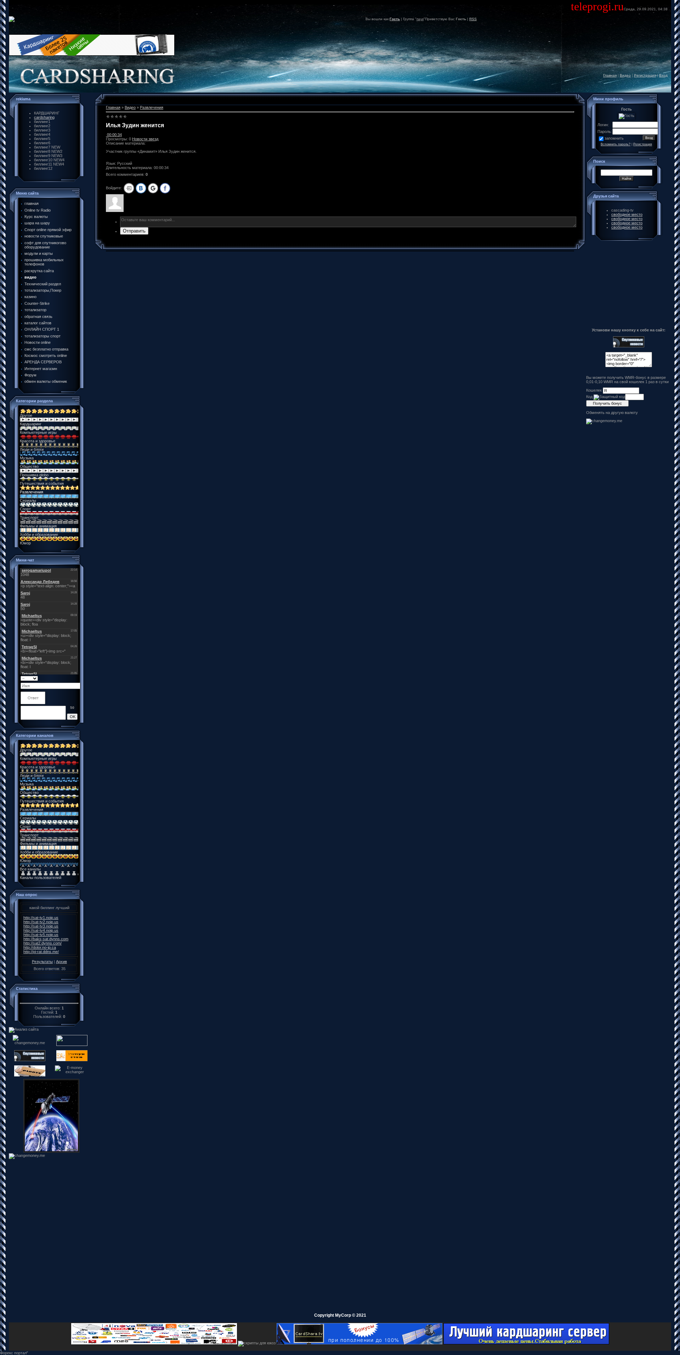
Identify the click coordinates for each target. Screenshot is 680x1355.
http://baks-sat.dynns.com (45, 939)
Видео (625, 75)
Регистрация (645, 75)
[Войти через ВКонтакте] (141, 188)
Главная (610, 75)
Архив (61, 961)
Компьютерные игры (38, 432)
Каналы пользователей (40, 877)
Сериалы (28, 500)
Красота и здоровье (37, 441)
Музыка (27, 458)
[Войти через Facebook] (165, 188)
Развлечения (31, 492)
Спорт (25, 509)
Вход (663, 75)
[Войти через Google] (153, 188)
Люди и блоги (32, 449)
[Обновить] (75, 678)
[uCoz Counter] (49, 999)
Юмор (25, 543)
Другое (26, 415)
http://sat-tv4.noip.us (40, 930)
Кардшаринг (30, 424)
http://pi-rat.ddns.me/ (41, 952)
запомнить (614, 138)
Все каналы (30, 869)
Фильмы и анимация (38, 526)
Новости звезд (145, 139)
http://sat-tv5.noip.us (40, 935)
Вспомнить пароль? (615, 144)
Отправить (134, 231)
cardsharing (44, 117)
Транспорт (29, 517)
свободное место (626, 214)
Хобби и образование (39, 534)
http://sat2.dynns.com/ (42, 943)
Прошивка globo (34, 475)
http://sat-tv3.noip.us (40, 926)
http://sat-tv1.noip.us (40, 918)
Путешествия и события (42, 483)
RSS (473, 19)
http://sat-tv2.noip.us (40, 922)
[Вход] (129, 188)
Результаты (42, 961)
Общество (29, 466)
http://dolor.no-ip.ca (39, 947)
